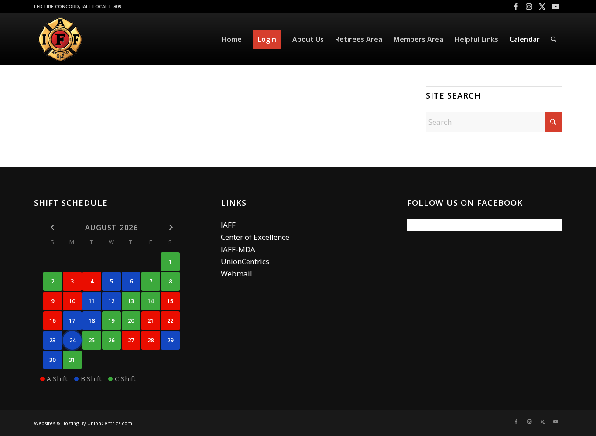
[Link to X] (542, 6)
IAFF (228, 225)
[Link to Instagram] (529, 6)
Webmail (236, 274)
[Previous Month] (52, 227)
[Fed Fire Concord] (60, 39)
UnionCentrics (245, 261)
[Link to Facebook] (516, 6)
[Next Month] (170, 227)
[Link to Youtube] (555, 6)
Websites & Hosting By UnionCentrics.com (83, 423)
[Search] (553, 39)
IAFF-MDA (238, 249)
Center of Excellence (255, 237)
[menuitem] (231, 39)
